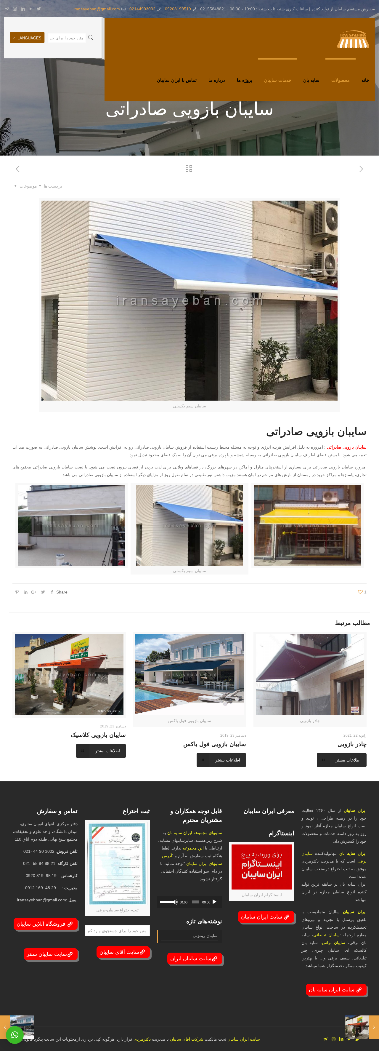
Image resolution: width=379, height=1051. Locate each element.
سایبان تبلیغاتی (326, 934)
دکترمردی (141, 1039)
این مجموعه (193, 848)
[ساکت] (175, 902)
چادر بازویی (352, 744)
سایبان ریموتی (205, 935)
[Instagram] (15, 8)
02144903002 (142, 9)
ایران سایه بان (353, 853)
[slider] (166, 901)
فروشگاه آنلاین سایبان (42, 924)
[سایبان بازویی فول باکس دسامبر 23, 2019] (5, 1027)
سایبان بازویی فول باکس (214, 744)
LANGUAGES (29, 38)
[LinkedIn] (23, 8)
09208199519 (178, 9)
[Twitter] (39, 8)
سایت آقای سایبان (119, 952)
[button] (15, 1035)
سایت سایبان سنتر (47, 954)
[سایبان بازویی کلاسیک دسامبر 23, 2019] (374, 1027)
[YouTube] (31, 8)
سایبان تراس (334, 942)
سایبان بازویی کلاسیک (98, 735)
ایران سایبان (355, 810)
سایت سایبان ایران (190, 959)
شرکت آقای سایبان (186, 1039)
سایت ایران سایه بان (332, 990)
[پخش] (214, 902)
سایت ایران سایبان (262, 917)
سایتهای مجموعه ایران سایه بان (194, 832)
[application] (189, 902)
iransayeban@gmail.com (96, 9)
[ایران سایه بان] (353, 39)
